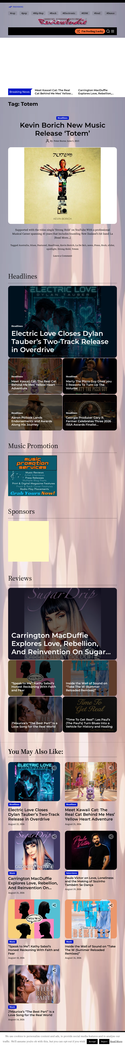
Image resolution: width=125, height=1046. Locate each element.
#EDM (85, 13)
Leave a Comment (62, 255)
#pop (24, 13)
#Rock (53, 13)
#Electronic (69, 13)
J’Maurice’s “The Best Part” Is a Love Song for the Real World (34, 725)
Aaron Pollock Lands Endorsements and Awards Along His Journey (31, 421)
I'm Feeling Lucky (92, 31)
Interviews (71, 873)
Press (97, 245)
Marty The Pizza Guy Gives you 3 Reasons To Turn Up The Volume (89, 385)
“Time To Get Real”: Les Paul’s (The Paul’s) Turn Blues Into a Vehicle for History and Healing (89, 723)
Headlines (63, 118)
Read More (116, 1041)
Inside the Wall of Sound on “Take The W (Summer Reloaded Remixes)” (86, 687)
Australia (24, 245)
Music (12, 873)
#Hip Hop (38, 13)
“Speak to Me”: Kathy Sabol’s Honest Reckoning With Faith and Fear (33, 687)
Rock (104, 245)
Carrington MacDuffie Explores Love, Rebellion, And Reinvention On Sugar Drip (53, 95)
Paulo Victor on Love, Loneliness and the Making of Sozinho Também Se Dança (96, 95)
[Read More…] (62, 237)
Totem (75, 249)
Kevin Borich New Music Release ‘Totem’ (62, 129)
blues (33, 245)
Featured (42, 245)
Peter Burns (60, 141)
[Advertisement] (62, 64)
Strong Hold (64, 249)
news (90, 245)
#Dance (111, 13)
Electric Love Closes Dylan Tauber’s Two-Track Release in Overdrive (60, 341)
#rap (12, 13)
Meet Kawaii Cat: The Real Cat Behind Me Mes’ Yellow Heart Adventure (33, 385)
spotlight (51, 249)
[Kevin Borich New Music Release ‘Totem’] (62, 185)
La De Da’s (80, 245)
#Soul (97, 13)
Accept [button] (92, 1041)
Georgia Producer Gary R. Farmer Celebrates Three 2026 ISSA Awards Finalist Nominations (88, 423)
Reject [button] (104, 1041)
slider (111, 245)
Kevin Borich (67, 245)
